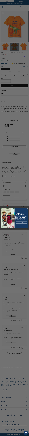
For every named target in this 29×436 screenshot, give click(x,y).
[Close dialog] (27, 208)
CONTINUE (21, 222)
